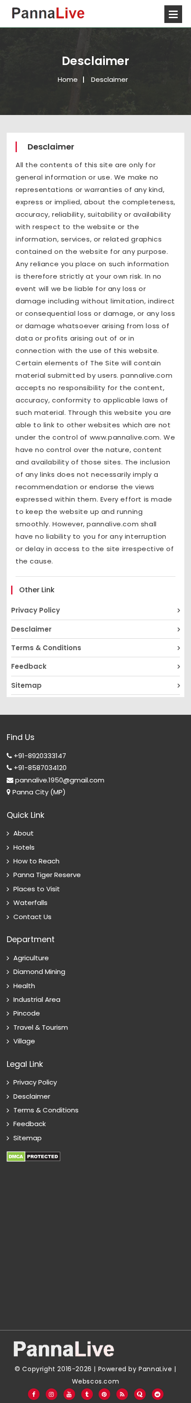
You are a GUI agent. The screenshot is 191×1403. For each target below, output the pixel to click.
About (23, 833)
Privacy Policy (35, 610)
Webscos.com (95, 1381)
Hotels (24, 847)
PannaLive (155, 1369)
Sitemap (26, 685)
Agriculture (31, 957)
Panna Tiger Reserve (47, 874)
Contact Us (32, 916)
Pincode (26, 1013)
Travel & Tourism (40, 1027)
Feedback (29, 666)
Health (24, 985)
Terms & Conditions (46, 647)
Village (24, 1041)
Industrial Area (36, 999)
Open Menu (173, 14)
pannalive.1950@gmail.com (58, 780)
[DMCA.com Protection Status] (33, 1151)
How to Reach (36, 861)
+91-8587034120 (39, 767)
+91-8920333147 (39, 755)
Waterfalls (30, 902)
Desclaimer (31, 629)
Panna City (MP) (38, 792)
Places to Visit (36, 888)
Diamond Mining (39, 971)
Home (68, 79)
